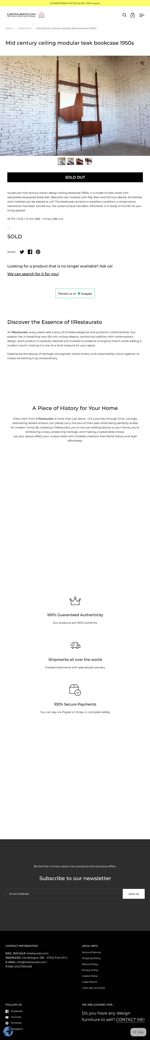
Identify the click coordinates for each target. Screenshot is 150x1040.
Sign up (134, 894)
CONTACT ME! (130, 1019)
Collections (24, 28)
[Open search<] (124, 15)
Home (9, 28)
